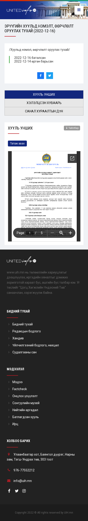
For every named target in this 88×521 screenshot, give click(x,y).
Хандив (18, 338)
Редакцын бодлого (26, 331)
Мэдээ (17, 382)
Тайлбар (73, 128)
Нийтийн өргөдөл (25, 410)
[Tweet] (49, 75)
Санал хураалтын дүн (44, 111)
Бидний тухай (22, 324)
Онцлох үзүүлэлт (25, 396)
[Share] (40, 75)
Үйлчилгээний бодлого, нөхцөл (35, 345)
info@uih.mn (23, 481)
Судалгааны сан (24, 352)
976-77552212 (24, 470)
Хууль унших (44, 94)
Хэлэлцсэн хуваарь (44, 103)
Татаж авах (17, 143)
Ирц (15, 424)
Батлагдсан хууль (25, 417)
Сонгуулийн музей (25, 403)
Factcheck (19, 389)
